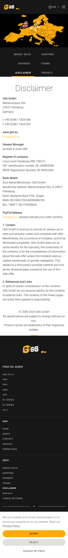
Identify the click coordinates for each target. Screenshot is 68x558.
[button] (53, 7)
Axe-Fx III (8, 374)
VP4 (5, 395)
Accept (34, 533)
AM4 (5, 390)
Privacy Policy (11, 526)
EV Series (8, 405)
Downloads (10, 449)
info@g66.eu (10, 217)
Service (7, 444)
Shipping (47, 54)
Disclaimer (23, 72)
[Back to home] (11, 7)
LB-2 (5, 410)
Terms (45, 63)
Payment (24, 63)
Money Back (22, 54)
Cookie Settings (13, 498)
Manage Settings (34, 551)
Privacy (47, 72)
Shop (6, 429)
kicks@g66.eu (11, 136)
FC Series (8, 400)
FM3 (5, 384)
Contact (8, 439)
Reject (34, 542)
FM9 (5, 379)
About (6, 434)
